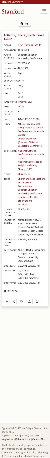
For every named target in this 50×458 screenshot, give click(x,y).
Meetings (23, 204)
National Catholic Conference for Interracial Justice (31, 154)
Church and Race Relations (31, 178)
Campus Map (38, 439)
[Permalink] (37, 301)
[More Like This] (29, 301)
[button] (14, 301)
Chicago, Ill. (24, 173)
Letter (21, 106)
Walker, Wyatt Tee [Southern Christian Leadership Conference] (30, 142)
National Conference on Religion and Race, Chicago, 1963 (30, 165)
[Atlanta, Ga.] (25, 101)
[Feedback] (21, 301)
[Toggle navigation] (44, 11)
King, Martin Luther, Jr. (29, 44)
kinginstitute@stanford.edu (16, 439)
